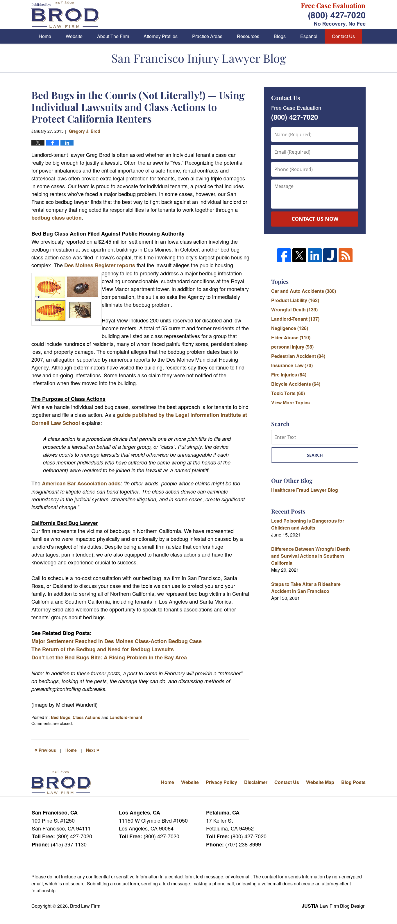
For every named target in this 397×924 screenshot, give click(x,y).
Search (315, 455)
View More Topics (290, 402)
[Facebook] (284, 255)
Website (74, 36)
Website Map (320, 782)
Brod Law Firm (85, 906)
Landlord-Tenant (126, 717)
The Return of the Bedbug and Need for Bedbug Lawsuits (102, 649)
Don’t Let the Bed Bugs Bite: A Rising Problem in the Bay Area (109, 657)
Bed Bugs (60, 717)
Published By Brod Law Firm (333, 15)
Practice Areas (207, 36)
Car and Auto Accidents (303, 291)
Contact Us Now (315, 218)
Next (92, 749)
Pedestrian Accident (298, 356)
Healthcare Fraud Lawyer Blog (304, 490)
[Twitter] (299, 255)
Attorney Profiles (161, 36)
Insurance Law (292, 365)
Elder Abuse (290, 337)
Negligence (289, 328)
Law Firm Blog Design (334, 906)
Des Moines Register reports (99, 265)
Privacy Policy (221, 782)
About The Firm (113, 36)
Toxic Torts (288, 393)
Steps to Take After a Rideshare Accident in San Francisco (306, 587)
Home (45, 36)
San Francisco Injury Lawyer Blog (65, 14)
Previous (45, 749)
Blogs (280, 36)
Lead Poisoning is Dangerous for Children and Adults (307, 524)
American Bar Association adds (81, 483)
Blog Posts (353, 782)
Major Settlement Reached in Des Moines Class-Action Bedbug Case (116, 641)
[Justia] (330, 255)
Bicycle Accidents (295, 384)
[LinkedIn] (315, 255)
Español (308, 36)
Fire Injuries (288, 374)
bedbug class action (56, 217)
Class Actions (86, 717)
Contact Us (343, 36)
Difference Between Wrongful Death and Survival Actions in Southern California (310, 556)
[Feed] (346, 255)
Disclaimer (255, 782)
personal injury (292, 346)
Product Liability (295, 300)
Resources (248, 36)
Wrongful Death (294, 309)
